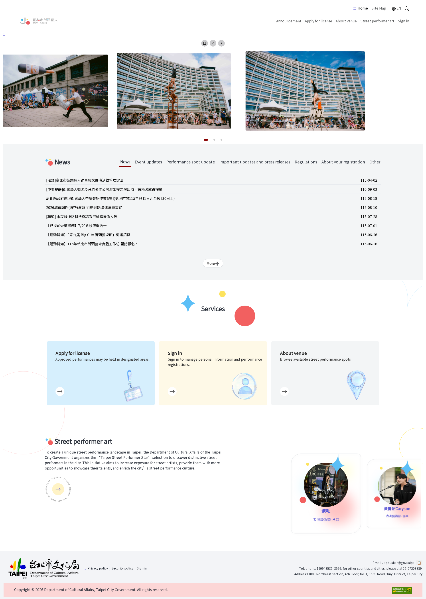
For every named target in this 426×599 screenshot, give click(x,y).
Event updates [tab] (148, 162)
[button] (204, 43)
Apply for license (318, 21)
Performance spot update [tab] (190, 162)
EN (398, 8)
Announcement (288, 21)
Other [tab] (374, 162)
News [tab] (125, 161)
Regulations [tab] (306, 162)
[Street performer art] (58, 489)
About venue (346, 21)
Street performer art (377, 21)
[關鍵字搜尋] (407, 8)
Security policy (122, 568)
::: (354, 8)
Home (363, 8)
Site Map (378, 8)
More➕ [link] (213, 263)
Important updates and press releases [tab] (254, 162)
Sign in (403, 21)
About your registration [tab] (343, 162)
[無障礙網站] (402, 590)
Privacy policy (98, 568)
